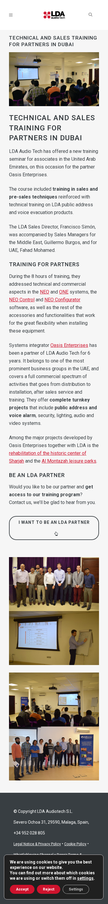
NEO (44, 292)
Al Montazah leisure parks (69, 461)
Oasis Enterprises (69, 345)
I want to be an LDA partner (54, 522)
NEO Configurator (62, 300)
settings (85, 878)
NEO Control (21, 300)
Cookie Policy (75, 844)
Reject (48, 889)
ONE (63, 292)
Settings (76, 889)
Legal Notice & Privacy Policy (37, 844)
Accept (22, 889)
